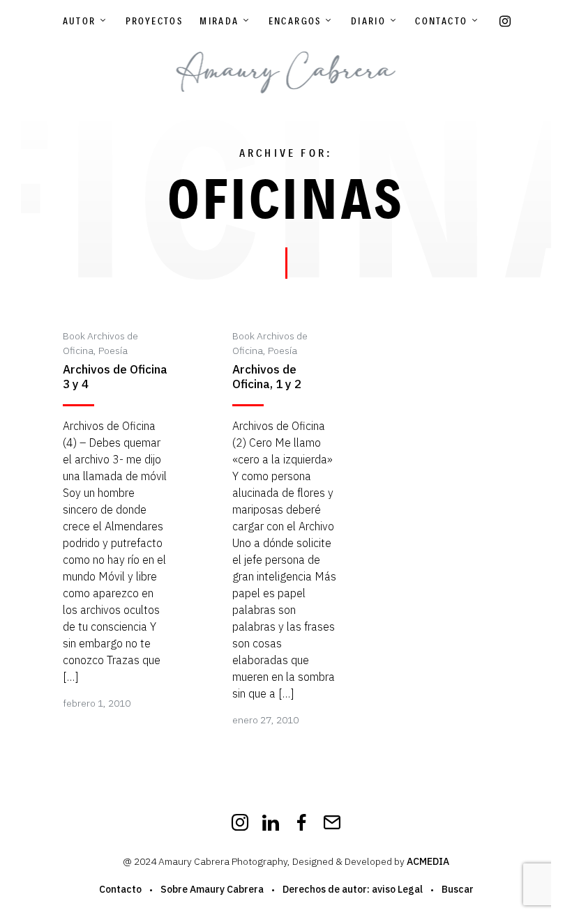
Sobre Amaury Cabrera (212, 889)
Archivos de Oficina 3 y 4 (115, 377)
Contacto (441, 21)
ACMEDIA (428, 861)
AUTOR (79, 21)
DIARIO (368, 21)
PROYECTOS (154, 21)
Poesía (113, 350)
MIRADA (219, 21)
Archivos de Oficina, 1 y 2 (266, 377)
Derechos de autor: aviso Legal (353, 889)
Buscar (458, 889)
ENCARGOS (295, 21)
